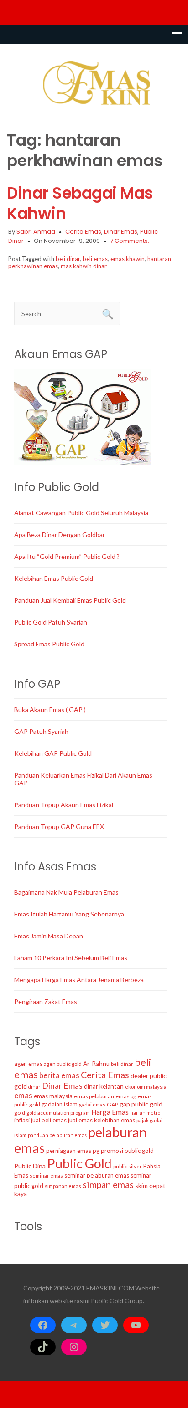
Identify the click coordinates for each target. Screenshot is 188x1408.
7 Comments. (129, 240)
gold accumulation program (58, 1113)
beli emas (95, 258)
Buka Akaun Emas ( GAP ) (50, 709)
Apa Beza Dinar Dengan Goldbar (59, 534)
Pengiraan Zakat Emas (45, 1001)
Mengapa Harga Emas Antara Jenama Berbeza (79, 979)
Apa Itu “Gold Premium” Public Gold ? (67, 556)
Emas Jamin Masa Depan (48, 936)
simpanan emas (63, 1186)
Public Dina (30, 1166)
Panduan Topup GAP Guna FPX (59, 826)
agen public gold (63, 1064)
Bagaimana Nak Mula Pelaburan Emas (66, 892)
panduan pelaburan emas (57, 1135)
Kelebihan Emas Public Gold (53, 578)
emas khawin (127, 258)
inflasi (22, 1120)
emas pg (125, 1096)
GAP (112, 1104)
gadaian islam (60, 1104)
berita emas (59, 1075)
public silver (127, 1166)
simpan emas (108, 1184)
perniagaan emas (68, 1150)
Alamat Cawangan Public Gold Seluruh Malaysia (81, 513)
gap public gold (141, 1104)
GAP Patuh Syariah (41, 731)
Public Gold (79, 1163)
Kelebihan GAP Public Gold (53, 753)
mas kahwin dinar (84, 266)
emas (23, 1095)
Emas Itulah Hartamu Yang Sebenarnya (69, 914)
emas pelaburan (94, 1096)
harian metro (145, 1113)
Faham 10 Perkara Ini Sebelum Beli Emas (70, 958)
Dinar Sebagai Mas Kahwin (80, 203)
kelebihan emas (114, 1120)
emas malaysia (53, 1096)
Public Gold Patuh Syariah (50, 622)
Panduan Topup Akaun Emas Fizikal (63, 805)
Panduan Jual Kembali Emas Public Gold (70, 600)
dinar (34, 1087)
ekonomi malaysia (146, 1087)
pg (96, 1150)
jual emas (80, 1120)
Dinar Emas (120, 231)
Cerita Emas (83, 231)
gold (19, 1112)
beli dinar (68, 258)
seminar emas (46, 1175)
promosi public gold (127, 1150)
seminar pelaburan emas (96, 1175)
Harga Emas (110, 1112)
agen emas (28, 1063)
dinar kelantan (104, 1086)
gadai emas (92, 1104)
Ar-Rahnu (96, 1063)
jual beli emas (49, 1120)
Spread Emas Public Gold (49, 644)
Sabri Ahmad (35, 231)
